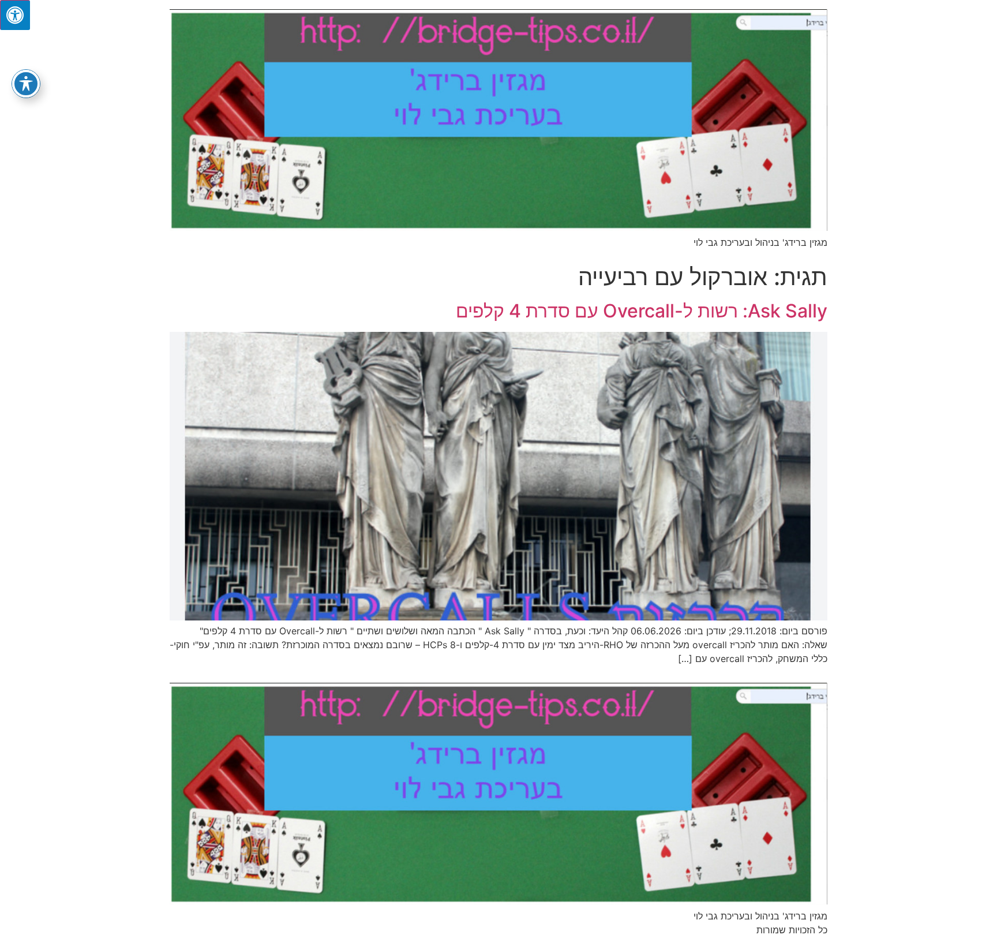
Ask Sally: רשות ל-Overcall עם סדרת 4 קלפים (641, 311)
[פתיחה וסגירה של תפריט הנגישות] (26, 84)
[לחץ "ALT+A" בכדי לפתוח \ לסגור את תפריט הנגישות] (15, 15)
